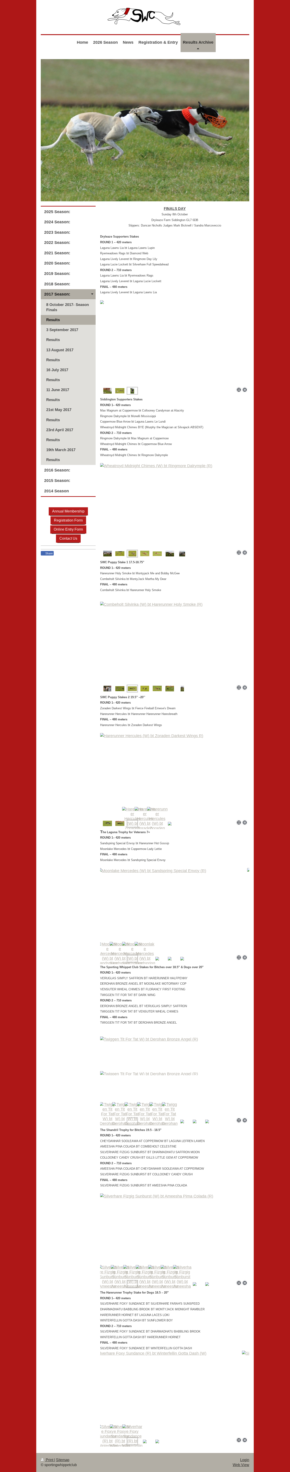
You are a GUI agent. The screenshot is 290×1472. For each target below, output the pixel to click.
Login (244, 1460)
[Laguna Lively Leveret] (119, 390)
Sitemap (62, 1460)
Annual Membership (68, 511)
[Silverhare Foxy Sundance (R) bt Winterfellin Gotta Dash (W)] (174, 1393)
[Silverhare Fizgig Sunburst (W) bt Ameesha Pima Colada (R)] (174, 1235)
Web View (241, 1465)
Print (49, 1460)
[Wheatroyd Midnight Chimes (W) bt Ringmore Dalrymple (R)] (174, 505)
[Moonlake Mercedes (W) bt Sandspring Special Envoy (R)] (174, 910)
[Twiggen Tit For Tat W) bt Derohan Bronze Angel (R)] (174, 1075)
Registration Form (68, 520)
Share (49, 553)
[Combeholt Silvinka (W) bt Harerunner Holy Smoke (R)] (174, 642)
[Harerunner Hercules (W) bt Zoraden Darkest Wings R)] (174, 775)
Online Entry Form (68, 529)
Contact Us (68, 538)
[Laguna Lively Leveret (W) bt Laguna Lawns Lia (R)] (107, 391)
